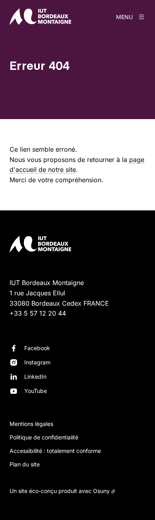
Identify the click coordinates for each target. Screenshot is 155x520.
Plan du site (25, 464)
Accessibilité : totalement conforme (55, 450)
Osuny (101, 490)
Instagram (37, 362)
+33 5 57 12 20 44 (38, 313)
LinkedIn (35, 376)
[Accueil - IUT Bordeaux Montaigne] (40, 16)
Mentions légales (31, 423)
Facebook (37, 348)
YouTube (35, 390)
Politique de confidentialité (44, 437)
